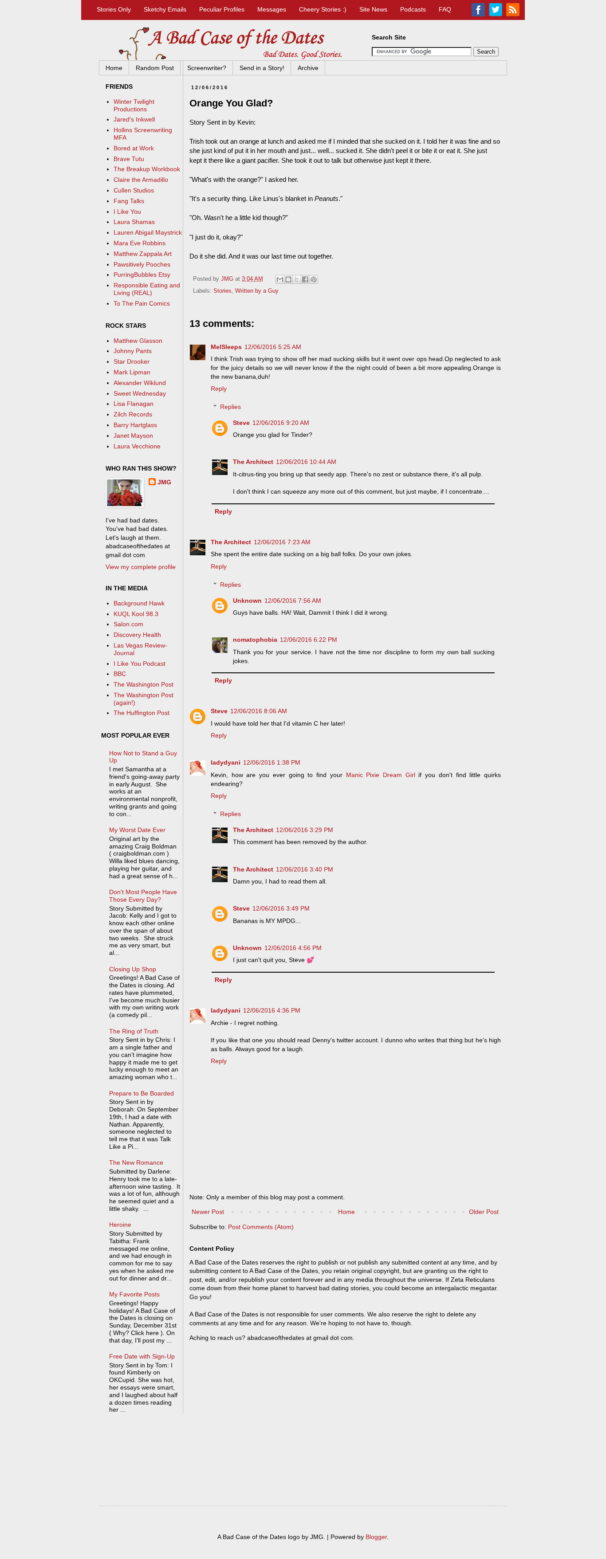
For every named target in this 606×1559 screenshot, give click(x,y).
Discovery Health (137, 634)
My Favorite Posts (134, 1294)
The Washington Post (143, 684)
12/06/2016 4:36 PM (271, 1010)
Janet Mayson (133, 435)
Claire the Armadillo (141, 179)
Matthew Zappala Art (143, 253)
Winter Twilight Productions (134, 105)
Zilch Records (133, 414)
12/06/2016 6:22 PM (308, 639)
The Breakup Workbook (147, 169)
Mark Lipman (132, 372)
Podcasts (413, 9)
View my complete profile (141, 566)
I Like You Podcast (139, 663)
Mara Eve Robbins (139, 243)
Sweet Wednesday (140, 393)
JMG (164, 482)
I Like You (127, 211)
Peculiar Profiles (221, 9)
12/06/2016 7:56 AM (292, 600)
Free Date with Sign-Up (142, 1356)
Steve (241, 422)
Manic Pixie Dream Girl (380, 774)
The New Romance (136, 1162)
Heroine (120, 1224)
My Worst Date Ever (137, 829)
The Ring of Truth (133, 1031)
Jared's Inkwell (134, 119)
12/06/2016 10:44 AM (306, 461)
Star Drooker (132, 361)
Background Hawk (139, 603)
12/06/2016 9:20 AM (280, 422)
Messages (271, 9)
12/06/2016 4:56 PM (293, 947)
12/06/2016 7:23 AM (282, 542)
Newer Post (208, 1211)
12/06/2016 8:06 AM (258, 711)
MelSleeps (226, 346)
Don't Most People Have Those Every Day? (143, 895)
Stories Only (114, 9)
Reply (219, 388)
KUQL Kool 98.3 (136, 613)
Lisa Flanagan (133, 403)
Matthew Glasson (138, 340)
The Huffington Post (141, 712)
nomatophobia (255, 639)
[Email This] (279, 279)
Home (114, 67)
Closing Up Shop (132, 969)
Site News (373, 9)
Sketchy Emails (165, 9)
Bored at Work (134, 148)
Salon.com (128, 624)
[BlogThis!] (288, 279)
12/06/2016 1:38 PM (271, 762)
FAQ (445, 9)
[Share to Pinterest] (313, 279)
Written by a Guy (257, 291)
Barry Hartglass (135, 424)
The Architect (253, 461)
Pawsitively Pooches (142, 264)
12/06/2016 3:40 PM (304, 869)
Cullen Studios (134, 190)
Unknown (247, 600)
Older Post (484, 1211)
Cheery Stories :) (322, 9)
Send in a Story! (262, 67)
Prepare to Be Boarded (141, 1093)
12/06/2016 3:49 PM (281, 908)
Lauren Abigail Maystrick (148, 232)
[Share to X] (296, 279)
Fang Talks (129, 200)
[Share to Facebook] (305, 279)
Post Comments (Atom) (261, 1226)
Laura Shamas (134, 221)
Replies (230, 406)
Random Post (155, 67)
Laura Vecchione (137, 446)
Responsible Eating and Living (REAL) (147, 289)
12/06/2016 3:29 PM (304, 829)
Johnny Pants (133, 350)
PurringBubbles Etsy (142, 274)
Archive (308, 67)
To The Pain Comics (142, 303)
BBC (120, 673)
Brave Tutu (129, 158)
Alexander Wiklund (140, 382)
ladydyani (225, 762)
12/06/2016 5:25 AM (272, 346)
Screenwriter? (206, 67)
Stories (222, 291)
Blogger (376, 1536)
